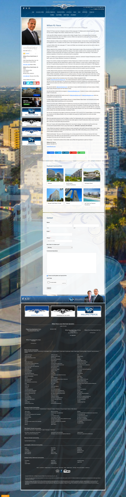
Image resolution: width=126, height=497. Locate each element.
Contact (27, 53)
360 (78, 354)
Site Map (74, 467)
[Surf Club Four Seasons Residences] (92, 194)
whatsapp (82, 152)
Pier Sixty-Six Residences (81, 417)
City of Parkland (28, 412)
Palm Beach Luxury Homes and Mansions (85, 433)
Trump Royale (53, 401)
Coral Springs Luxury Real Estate (57, 412)
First (48, 227)
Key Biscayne (67, 351)
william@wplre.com (51, 146)
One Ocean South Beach (55, 389)
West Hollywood (28, 453)
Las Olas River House (55, 415)
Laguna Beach (53, 462)
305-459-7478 (89, 7)
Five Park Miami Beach (55, 369)
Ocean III (52, 384)
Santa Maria (27, 394)
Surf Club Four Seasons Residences (84, 396)
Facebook (52, 152)
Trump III (78, 400)
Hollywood (49, 408)
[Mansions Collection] (31, 131)
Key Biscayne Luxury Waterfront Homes (58, 374)
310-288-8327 (100, 7)
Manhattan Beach (80, 450)
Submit (48, 288)
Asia (25, 359)
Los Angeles (27, 450)
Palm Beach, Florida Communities (32, 428)
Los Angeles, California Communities (33, 445)
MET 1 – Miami (80, 377)
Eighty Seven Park (28, 367)
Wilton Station (53, 424)
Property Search (48, 467)
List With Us (42, 467)
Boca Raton (27, 429)
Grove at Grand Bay (28, 370)
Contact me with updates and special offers (57, 275)
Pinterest (74, 152)
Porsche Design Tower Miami (30, 391)
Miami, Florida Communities (31, 350)
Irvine (26, 462)
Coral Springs (27, 408)
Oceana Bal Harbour (55, 386)
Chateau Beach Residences (82, 361)
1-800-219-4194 (98, 9)
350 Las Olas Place (54, 411)
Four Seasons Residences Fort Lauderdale (33, 414)
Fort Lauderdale (36, 408)
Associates (61, 467)
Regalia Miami (79, 391)
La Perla (78, 374)
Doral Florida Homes (55, 366)
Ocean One (79, 384)
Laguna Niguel (27, 463)
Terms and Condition (80, 467)
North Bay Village (83, 351)
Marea (52, 376)
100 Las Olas (27, 411)
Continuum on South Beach (30, 364)
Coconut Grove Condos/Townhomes (31, 363)
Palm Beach (53, 429)
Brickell (35, 351)
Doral (51, 351)
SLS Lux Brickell (28, 396)
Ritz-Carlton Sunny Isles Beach (83, 393)
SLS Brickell (79, 394)
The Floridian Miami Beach (30, 399)
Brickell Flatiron (54, 360)
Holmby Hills (79, 449)
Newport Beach (54, 463)
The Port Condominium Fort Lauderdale (58, 421)
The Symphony (80, 421)
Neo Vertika (53, 383)
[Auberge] (55, 174)
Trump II (52, 400)
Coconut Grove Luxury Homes (56, 363)
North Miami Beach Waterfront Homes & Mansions (86, 383)
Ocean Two (27, 386)
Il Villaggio (53, 371)
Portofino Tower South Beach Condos (58, 391)
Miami (72, 351)
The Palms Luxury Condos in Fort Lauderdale (33, 421)
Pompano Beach (64, 408)
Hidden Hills (53, 449)
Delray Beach (32, 429)
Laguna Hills (79, 462)
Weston (69, 408)
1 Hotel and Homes (28, 354)
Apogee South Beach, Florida (30, 357)
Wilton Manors (74, 408)
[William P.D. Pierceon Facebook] (24, 83)
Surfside (26, 352)
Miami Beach (76, 351)
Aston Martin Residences (55, 359)
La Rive (52, 414)
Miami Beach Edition (28, 379)
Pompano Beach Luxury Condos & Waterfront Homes (61, 418)
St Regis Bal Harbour (55, 396)
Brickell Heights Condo (81, 360)
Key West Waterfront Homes (30, 440)
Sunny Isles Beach (95, 351)
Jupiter (43, 429)
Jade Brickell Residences (29, 373)
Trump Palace (27, 401)
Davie (31, 408)
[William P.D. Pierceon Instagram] (34, 83)
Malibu (52, 450)
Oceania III (53, 387)
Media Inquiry (69, 467)
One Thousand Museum (81, 389)
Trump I (26, 400)
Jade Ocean (53, 373)
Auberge (78, 411)
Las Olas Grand (27, 415)
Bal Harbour (31, 351)
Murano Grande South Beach (82, 381)
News (65, 467)
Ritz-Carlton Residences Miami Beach (58, 393)
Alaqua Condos (80, 356)
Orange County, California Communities (34, 457)
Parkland (53, 408)
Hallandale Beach (43, 408)
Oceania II (26, 387)
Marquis (26, 377)
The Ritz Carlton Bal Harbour (56, 399)
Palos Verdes (53, 452)
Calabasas (27, 449)
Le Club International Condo (82, 415)
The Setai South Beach (81, 399)
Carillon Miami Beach (29, 361)
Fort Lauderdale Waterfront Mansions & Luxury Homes (87, 412)
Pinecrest (89, 351)
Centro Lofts (53, 361)
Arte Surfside (53, 357)
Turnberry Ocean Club (81, 401)
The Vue (26, 422)
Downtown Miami (56, 351)
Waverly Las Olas (80, 422)
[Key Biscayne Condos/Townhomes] (73, 174)
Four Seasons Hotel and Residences (84, 369)
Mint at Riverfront (54, 380)
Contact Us (87, 467)
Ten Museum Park (28, 397)
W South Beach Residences (56, 403)
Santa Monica (79, 452)
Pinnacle (78, 390)
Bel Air (26, 447)
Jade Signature (80, 373)
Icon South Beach (28, 371)
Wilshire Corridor (54, 453)
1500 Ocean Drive (54, 354)
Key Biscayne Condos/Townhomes (31, 374)
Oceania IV (79, 387)
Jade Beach (79, 371)
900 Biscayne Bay (28, 356)
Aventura (26, 351)
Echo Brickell (79, 366)
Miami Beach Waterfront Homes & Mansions (59, 379)
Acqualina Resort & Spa (55, 356)
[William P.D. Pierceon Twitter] (28, 83)
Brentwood (79, 447)
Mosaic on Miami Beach (81, 380)
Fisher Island (62, 351)
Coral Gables (46, 351)
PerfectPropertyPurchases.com (58, 79)
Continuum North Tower (81, 363)
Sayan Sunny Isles (54, 394)
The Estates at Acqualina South (83, 397)
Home (38, 467)
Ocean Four (27, 384)
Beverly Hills (53, 447)
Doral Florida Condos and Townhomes (32, 366)
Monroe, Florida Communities (31, 437)
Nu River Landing (28, 417)
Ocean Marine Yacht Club (55, 417)
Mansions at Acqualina (29, 376)
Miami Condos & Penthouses (82, 379)
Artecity (78, 357)
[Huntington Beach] (92, 174)
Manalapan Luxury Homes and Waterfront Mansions (60, 433)
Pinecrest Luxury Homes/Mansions (57, 390)
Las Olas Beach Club (81, 414)
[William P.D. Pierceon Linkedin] (31, 83)
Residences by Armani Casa (30, 393)
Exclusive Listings (55, 467)
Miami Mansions (28, 380)
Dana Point (53, 460)
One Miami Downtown (29, 389)
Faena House (79, 367)
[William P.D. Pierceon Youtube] (38, 83)
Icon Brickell (79, 370)
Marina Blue (79, 376)
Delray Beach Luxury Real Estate (57, 432)
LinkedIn (66, 152)
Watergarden (53, 422)
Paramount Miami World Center (30, 390)
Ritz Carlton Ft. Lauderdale (82, 418)
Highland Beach (38, 429)
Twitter (59, 152)
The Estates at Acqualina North (57, 397)
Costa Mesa (27, 460)
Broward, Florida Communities (31, 407)
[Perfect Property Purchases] (64, 2)
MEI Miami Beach (54, 377)
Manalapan (48, 429)
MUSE (26, 383)
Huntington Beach (80, 460)
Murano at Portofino (54, 381)
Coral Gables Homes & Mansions (83, 364)
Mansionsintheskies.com (73, 91)
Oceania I (79, 386)
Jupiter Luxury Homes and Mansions (31, 433)
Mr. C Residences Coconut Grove (31, 381)
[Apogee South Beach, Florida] (55, 194)
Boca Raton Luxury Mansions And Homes (32, 432)
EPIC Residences (54, 367)
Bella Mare (79, 359)
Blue (25, 360)
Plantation (58, 408)
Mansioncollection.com (62, 87)
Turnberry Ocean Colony (29, 403)
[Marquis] (73, 194)
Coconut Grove (40, 351)
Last (74, 227)
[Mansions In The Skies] (31, 122)
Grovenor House (54, 370)
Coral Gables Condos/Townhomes (57, 364)
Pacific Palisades (28, 452)
